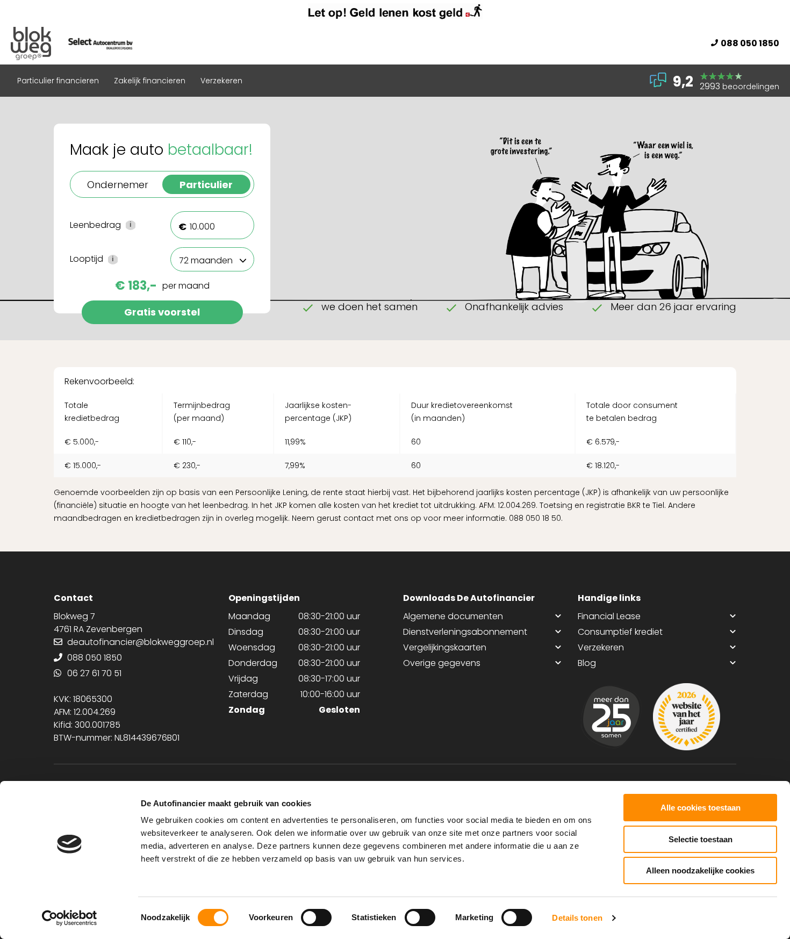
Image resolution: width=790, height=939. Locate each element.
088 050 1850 (750, 43)
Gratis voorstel (162, 312)
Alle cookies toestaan (700, 807)
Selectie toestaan (700, 839)
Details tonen (577, 917)
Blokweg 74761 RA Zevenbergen (98, 622)
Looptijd (112, 259)
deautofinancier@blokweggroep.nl (140, 642)
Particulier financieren (58, 80)
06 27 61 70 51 (94, 673)
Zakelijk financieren (149, 80)
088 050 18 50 (535, 518)
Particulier (206, 184)
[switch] (316, 917)
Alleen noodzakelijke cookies (700, 870)
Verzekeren (221, 80)
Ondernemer (117, 184)
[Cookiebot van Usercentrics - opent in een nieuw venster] (70, 918)
